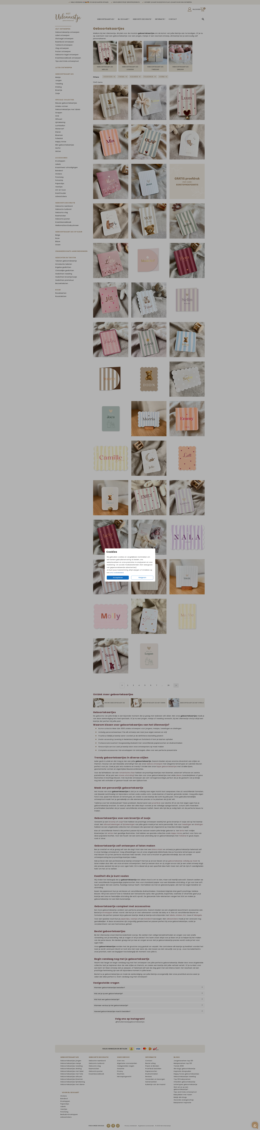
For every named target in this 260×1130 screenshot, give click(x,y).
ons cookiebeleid (117, 573)
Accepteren (118, 577)
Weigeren (142, 577)
